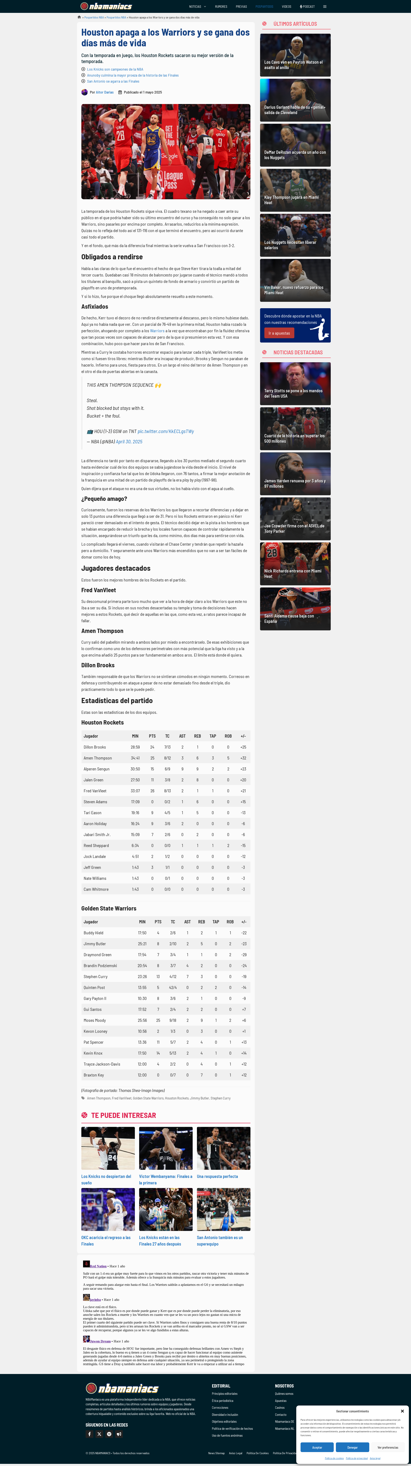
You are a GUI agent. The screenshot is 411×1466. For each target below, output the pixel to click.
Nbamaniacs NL (284, 1428)
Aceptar (317, 1447)
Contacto (280, 1414)
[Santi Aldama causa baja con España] (295, 608)
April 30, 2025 (129, 441)
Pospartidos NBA (94, 17)
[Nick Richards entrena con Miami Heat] (295, 563)
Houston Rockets (177, 1098)
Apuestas (280, 1401)
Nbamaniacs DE (284, 1421)
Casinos (279, 1407)
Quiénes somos (284, 1393)
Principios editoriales (224, 1393)
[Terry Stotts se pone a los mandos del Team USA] (295, 383)
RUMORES (221, 6)
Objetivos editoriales (224, 1421)
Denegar (352, 1447)
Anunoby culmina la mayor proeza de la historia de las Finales (133, 75)
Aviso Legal (235, 1453)
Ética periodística (222, 1401)
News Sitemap (216, 1453)
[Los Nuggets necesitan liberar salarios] (295, 235)
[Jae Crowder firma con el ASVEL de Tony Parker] (295, 518)
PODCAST (308, 6)
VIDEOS (286, 6)
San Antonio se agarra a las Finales (113, 81)
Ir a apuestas (279, 332)
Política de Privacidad (285, 1453)
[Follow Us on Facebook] (89, 1434)
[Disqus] (165, 1312)
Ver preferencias (388, 1447)
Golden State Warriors (148, 1098)
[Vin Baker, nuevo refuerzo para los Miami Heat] (295, 280)
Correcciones (220, 1407)
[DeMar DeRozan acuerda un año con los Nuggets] (295, 145)
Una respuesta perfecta (217, 1176)
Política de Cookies (258, 1453)
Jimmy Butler (199, 1098)
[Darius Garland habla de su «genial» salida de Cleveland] (295, 100)
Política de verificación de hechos (232, 1428)
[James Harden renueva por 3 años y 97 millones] (295, 473)
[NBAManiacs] (106, 6)
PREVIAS (241, 6)
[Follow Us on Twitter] (99, 1434)
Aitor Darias (105, 92)
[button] (402, 1411)
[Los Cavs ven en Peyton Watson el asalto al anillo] (295, 55)
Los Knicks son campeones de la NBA (115, 69)
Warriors (157, 330)
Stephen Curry (221, 1098)
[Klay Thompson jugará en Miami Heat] (295, 190)
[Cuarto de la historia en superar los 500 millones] (295, 428)
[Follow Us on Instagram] (109, 1434)
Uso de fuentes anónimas (227, 1435)
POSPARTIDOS (264, 6)
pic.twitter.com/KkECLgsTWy (166, 431)
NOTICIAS (195, 6)
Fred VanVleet (121, 1098)
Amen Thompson (98, 1098)
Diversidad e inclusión (225, 1414)
